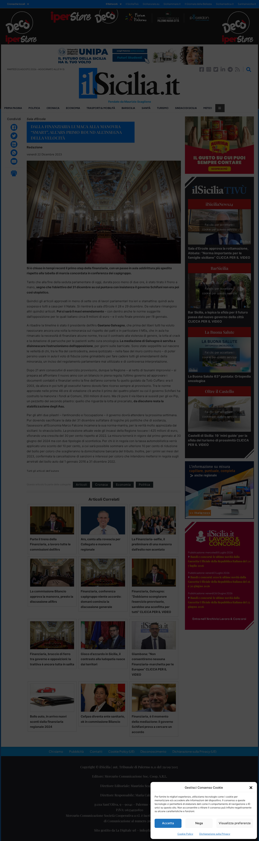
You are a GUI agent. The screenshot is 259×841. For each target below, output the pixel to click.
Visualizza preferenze (235, 823)
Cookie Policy (185, 833)
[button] (251, 788)
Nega (199, 823)
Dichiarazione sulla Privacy (214, 833)
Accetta (168, 823)
